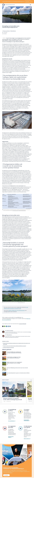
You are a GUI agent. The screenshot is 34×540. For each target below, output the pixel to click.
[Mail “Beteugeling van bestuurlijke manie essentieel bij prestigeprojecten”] (10, 326)
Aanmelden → (6, 475)
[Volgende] (31, 380)
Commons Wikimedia (21, 129)
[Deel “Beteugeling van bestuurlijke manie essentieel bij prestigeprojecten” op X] (2, 326)
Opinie (4, 401)
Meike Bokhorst (13, 30)
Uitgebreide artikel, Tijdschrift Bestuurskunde (19, 210)
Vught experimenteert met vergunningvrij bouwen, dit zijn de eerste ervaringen (14, 363)
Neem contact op (27, 438)
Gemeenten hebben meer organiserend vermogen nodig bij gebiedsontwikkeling (14, 352)
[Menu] (30, 4)
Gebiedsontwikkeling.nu (21, 302)
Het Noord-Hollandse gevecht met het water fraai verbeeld (17, 367)
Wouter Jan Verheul (6, 30)
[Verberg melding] (32, 1)
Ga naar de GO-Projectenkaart (26, 420)
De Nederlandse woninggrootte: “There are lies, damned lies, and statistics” (14, 357)
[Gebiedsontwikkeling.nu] (15, 4)
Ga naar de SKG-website (11, 437)
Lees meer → (28, 1)
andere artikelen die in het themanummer (17, 310)
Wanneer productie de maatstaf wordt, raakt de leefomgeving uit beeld (12, 399)
